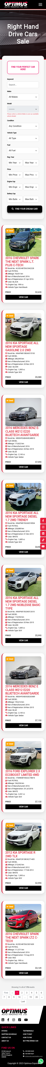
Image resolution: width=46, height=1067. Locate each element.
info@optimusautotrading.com (34, 1056)
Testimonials (28, 1031)
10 (19, 997)
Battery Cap (11, 194)
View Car (23, 297)
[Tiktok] (19, 1019)
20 (36, 997)
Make (9, 91)
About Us (5, 1041)
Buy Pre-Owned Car (30, 1041)
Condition (10, 120)
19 (30, 997)
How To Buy (27, 1034)
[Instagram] (13, 1019)
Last (23, 1001)
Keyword (10, 79)
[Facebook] (8, 1019)
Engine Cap (11, 181)
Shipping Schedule (9, 1034)
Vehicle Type (11, 133)
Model (9, 104)
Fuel (8, 145)
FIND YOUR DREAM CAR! (26, 209)
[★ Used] (23, 242)
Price (9, 169)
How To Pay (27, 1037)
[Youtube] (26, 1019)
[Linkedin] (3, 1019)
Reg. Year (10, 157)
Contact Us (6, 1037)
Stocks (4, 1031)
